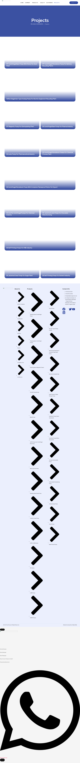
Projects (57, 2)
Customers (49, 2)
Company (27, 2)
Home (22, 2)
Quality (42, 2)
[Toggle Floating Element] (2, 760)
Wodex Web (74, 624)
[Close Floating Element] (2, 630)
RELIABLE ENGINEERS (37, 24)
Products (35, 2)
